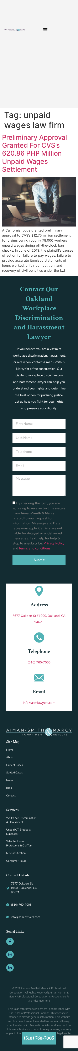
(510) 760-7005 (39, 662)
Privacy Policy (54, 543)
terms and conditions (35, 548)
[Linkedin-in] (10, 968)
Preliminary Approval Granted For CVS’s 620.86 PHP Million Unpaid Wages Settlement (34, 153)
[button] (45, 29)
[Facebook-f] (10, 941)
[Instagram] (10, 954)
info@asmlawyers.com (39, 702)
